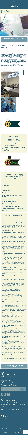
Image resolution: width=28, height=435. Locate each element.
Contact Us (23, 428)
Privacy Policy (5, 428)
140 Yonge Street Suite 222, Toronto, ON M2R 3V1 (13, 404)
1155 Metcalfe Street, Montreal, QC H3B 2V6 (12, 408)
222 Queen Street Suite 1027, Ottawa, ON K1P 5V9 (13, 406)
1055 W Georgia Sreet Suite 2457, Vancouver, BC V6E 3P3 (13, 410)
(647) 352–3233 (14, 5)
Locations (14, 428)
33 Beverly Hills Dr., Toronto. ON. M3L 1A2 (11, 402)
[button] (26, 11)
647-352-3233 (4, 419)
